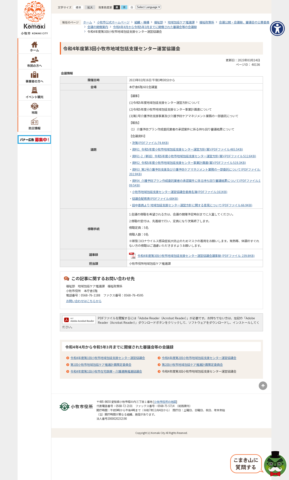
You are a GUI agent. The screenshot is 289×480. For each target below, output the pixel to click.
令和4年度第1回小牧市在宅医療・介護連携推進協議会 (106, 371)
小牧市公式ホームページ (113, 22)
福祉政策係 (206, 22)
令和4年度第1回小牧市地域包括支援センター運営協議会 (107, 357)
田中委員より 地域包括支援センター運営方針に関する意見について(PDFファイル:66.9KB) (192, 205)
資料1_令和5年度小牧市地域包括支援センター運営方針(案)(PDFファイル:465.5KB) (187, 149)
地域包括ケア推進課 (181, 22)
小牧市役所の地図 (165, 402)
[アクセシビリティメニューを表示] (277, 28)
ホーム (34, 50)
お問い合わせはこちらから (84, 301)
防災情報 (34, 128)
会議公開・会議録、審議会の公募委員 (244, 22)
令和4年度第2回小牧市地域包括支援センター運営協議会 (199, 357)
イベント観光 (34, 97)
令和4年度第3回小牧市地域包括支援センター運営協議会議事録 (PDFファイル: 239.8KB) (196, 255)
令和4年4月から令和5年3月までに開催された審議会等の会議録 (155, 27)
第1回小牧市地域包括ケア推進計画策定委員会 (100, 364)
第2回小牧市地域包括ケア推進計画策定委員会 (192, 364)
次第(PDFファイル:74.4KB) (150, 142)
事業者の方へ (34, 81)
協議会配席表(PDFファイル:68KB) (155, 198)
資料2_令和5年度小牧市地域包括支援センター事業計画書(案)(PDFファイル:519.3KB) (189, 162)
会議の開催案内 (97, 27)
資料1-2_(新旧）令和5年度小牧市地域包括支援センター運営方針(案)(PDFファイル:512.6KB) (194, 156)
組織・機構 (141, 22)
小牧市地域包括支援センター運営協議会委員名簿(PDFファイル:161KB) (179, 191)
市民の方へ (34, 65)
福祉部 (158, 22)
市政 (34, 112)
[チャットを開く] (258, 464)
